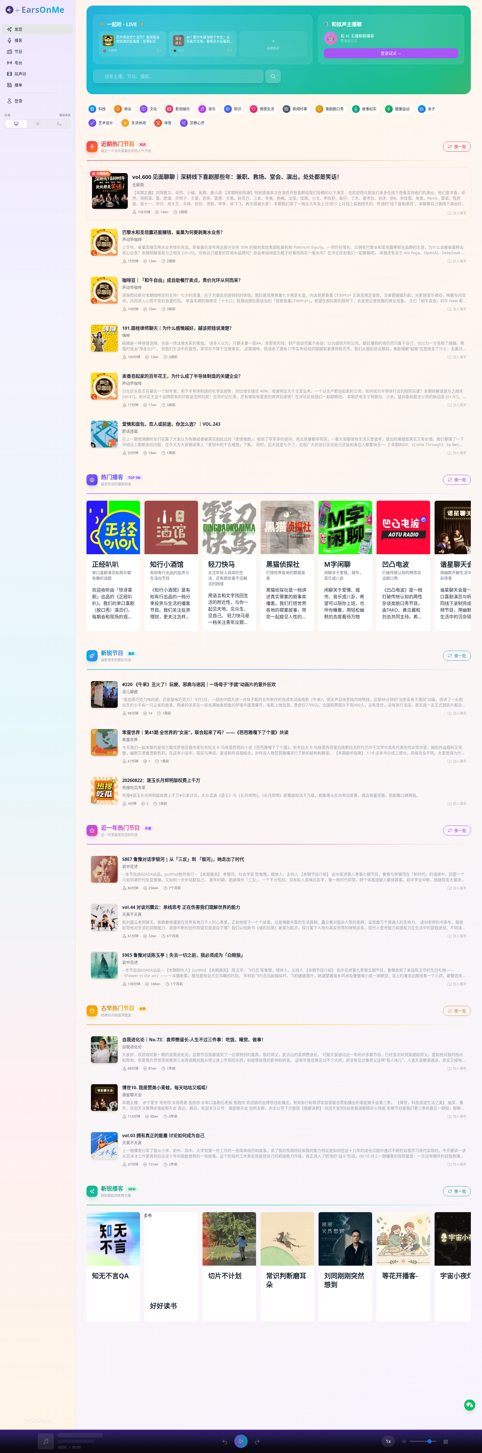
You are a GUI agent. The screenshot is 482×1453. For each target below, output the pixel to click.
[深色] (59, 124)
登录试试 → (391, 53)
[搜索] (273, 76)
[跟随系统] (16, 124)
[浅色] (37, 124)
